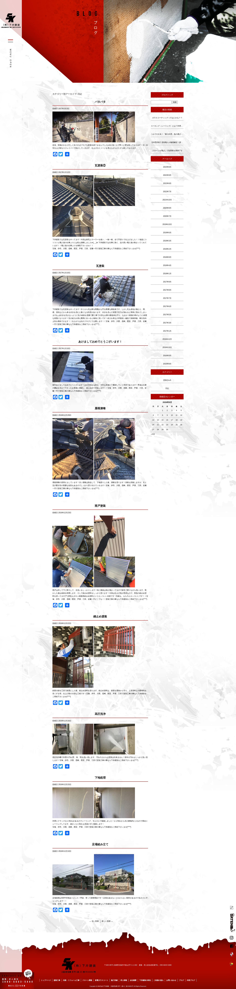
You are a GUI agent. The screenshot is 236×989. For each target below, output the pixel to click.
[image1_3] (72, 204)
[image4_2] (114, 478)
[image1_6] (72, 447)
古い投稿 (94, 921)
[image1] (72, 141)
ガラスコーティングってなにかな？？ (167, 118)
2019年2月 (167, 249)
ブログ (181, 980)
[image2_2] (114, 204)
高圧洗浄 (100, 713)
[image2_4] (114, 655)
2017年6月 (167, 306)
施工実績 (114, 980)
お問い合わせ (171, 980)
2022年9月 (167, 175)
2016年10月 (167, 347)
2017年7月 (167, 298)
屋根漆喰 (100, 408)
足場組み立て (100, 844)
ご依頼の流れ (158, 980)
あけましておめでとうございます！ (100, 341)
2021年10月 (167, 200)
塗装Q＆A (167, 380)
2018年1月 (167, 274)
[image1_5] (72, 555)
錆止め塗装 (100, 616)
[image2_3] (114, 753)
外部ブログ (191, 980)
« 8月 (153, 434)
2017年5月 (167, 315)
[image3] (114, 894)
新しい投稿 (107, 921)
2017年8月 (167, 290)
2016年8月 (167, 364)
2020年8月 (167, 208)
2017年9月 (167, 282)
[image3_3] (72, 586)
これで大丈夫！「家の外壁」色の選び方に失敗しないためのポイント (167, 134)
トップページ (46, 980)
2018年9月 (167, 257)
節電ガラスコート (101, 980)
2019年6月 (167, 233)
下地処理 (100, 777)
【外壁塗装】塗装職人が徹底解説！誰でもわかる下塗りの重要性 (167, 142)
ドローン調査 (87, 980)
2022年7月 (167, 192)
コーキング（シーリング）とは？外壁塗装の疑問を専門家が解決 (167, 126)
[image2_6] (114, 447)
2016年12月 (167, 339)
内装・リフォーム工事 (71, 980)
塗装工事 (57, 980)
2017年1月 (167, 331)
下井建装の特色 (145, 980)
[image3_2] (72, 686)
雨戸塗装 (100, 505)
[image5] (72, 235)
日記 (167, 388)
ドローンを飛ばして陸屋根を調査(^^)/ (167, 151)
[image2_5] (109, 555)
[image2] (114, 141)
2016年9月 (167, 356)
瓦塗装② (100, 165)
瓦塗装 (100, 265)
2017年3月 (167, 323)
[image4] (114, 586)
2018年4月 (167, 265)
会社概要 (133, 980)
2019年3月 (167, 241)
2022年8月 (167, 183)
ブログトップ (167, 95)
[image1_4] (72, 655)
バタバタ (100, 101)
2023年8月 (167, 167)
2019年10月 (167, 224)
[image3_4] (72, 478)
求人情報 (123, 980)
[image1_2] (72, 305)
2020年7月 (167, 216)
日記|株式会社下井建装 (224, 2)
